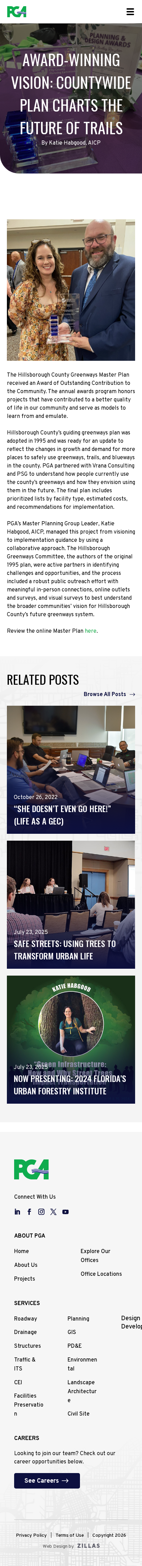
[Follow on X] (55, 1211)
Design (130, 1319)
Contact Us (28, 229)
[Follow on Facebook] (31, 1211)
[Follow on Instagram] (43, 1211)
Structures (27, 1346)
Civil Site (79, 1414)
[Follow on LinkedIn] (19, 1211)
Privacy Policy (31, 1535)
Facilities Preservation (28, 1405)
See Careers (41, 1481)
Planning (78, 1319)
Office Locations (101, 1274)
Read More (27, 823)
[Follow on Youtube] (67, 1211)
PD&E (75, 1346)
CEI (18, 1382)
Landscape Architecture (82, 1391)
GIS (72, 1332)
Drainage (25, 1332)
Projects (24, 1279)
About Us (26, 1265)
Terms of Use (69, 1535)
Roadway (25, 1319)
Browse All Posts (105, 694)
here (91, 631)
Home (21, 1251)
